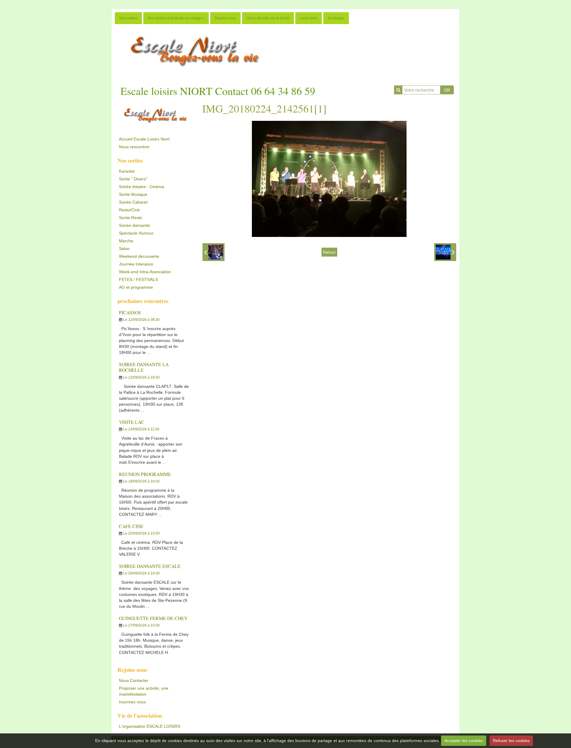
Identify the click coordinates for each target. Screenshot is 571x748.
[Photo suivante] (445, 252)
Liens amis (308, 18)
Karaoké (127, 171)
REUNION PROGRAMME (145, 474)
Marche (126, 240)
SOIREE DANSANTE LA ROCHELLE (144, 367)
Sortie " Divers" (133, 179)
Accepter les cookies (463, 740)
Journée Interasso (136, 264)
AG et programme (136, 287)
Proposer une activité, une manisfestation (143, 691)
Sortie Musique (133, 194)
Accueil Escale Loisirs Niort (144, 139)
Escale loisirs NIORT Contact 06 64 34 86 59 (217, 91)
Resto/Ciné (129, 209)
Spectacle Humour (136, 233)
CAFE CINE (131, 526)
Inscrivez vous (132, 701)
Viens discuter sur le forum (268, 18)
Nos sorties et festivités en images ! (176, 18)
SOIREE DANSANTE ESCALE (150, 566)
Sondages (336, 18)
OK (447, 90)
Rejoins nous (225, 18)
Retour (329, 252)
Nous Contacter (133, 680)
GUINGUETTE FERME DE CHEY (153, 618)
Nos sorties (128, 18)
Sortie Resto (130, 217)
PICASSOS (130, 312)
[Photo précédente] (214, 252)
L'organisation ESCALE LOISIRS (149, 726)
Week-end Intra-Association (145, 271)
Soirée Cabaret (133, 202)
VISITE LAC (131, 422)
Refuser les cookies (511, 740)
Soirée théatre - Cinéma (141, 186)
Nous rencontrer (134, 146)
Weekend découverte (139, 256)
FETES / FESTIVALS (138, 279)
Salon (124, 248)
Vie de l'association (139, 715)
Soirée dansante (134, 225)
